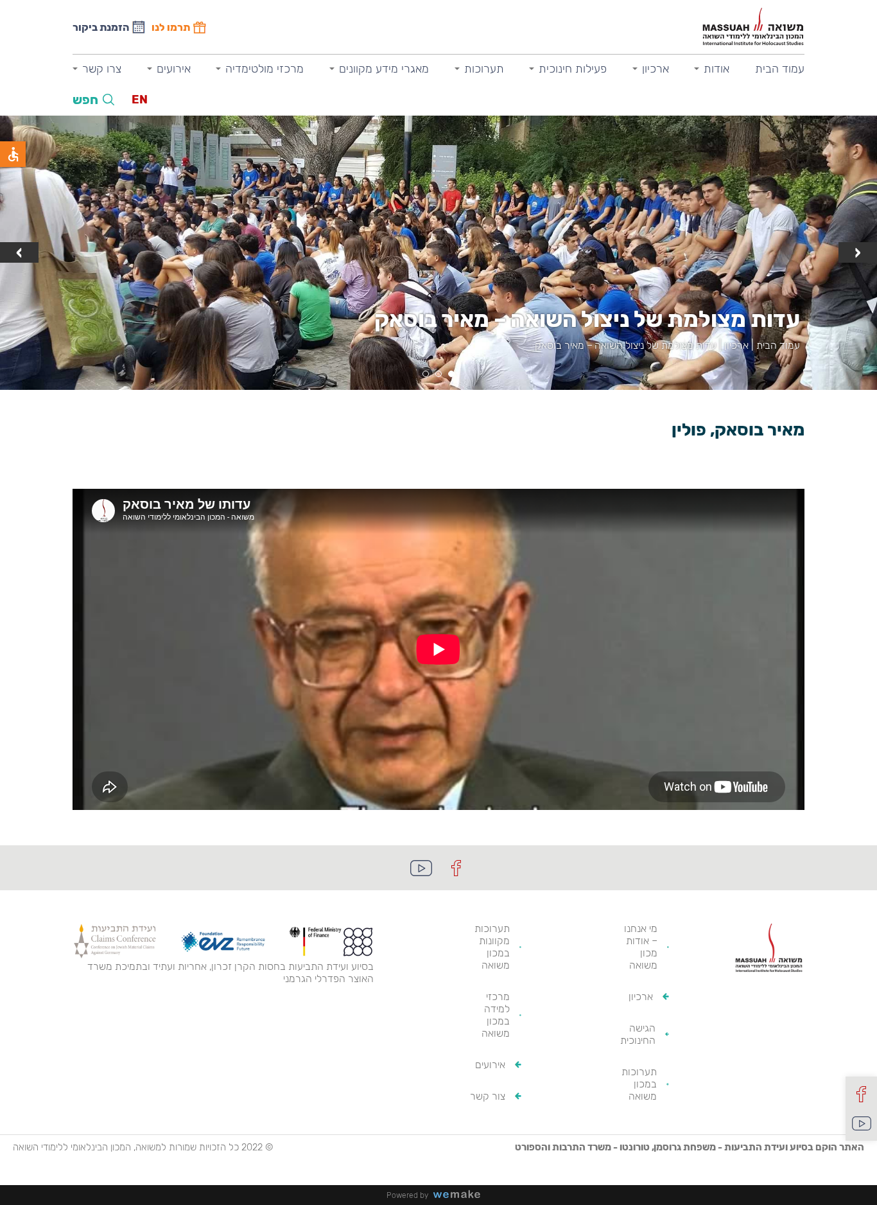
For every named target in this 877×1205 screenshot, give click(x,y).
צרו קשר (101, 69)
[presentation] (857, 252)
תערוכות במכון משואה (639, 1084)
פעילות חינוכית (573, 69)
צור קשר (487, 1096)
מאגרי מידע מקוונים (384, 69)
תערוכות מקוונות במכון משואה (492, 946)
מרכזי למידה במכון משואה (496, 1014)
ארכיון (655, 69)
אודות (716, 69)
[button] (451, 374)
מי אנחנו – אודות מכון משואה (640, 946)
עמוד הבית (779, 69)
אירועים (174, 69)
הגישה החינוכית (638, 1034)
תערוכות (484, 69)
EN (140, 99)
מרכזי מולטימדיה (264, 69)
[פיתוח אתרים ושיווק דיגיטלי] (462, 1195)
